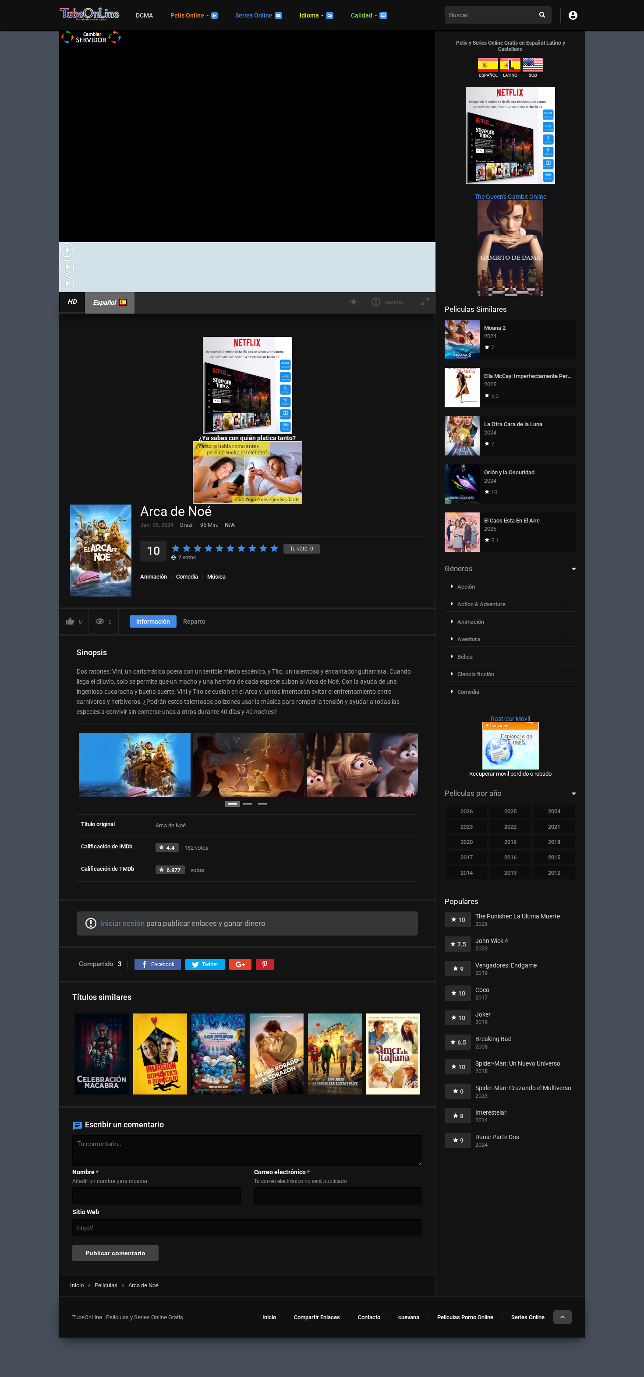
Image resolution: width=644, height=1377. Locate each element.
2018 (554, 842)
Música (216, 576)
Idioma (309, 15)
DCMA (144, 15)
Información (153, 621)
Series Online (253, 15)
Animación (153, 576)
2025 (510, 811)
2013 (510, 872)
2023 (466, 826)
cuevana (408, 1317)
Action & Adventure (481, 604)
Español (104, 303)
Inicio (269, 1317)
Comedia (187, 576)
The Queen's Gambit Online (510, 196)
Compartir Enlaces (317, 1317)
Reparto (194, 621)
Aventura (468, 639)
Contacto (369, 1317)
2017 (466, 857)
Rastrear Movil (510, 718)
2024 (554, 811)
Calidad (361, 15)
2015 (554, 857)
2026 (466, 811)
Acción (466, 586)
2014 (466, 872)
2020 (466, 842)
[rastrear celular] (510, 767)
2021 (554, 826)
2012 (554, 872)
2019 (510, 842)
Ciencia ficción (475, 674)
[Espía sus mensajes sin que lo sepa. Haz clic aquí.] (247, 501)
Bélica (465, 656)
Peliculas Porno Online (465, 1317)
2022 (510, 826)
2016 (510, 857)
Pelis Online (187, 15)
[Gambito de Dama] (510, 293)
